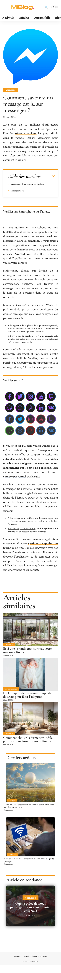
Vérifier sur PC (17, 190)
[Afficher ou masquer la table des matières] (48, 176)
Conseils (12, 800)
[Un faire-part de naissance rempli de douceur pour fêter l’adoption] (30, 674)
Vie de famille (11, 689)
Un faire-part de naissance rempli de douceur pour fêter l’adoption (27, 695)
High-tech (13, 854)
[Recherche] (46, 7)
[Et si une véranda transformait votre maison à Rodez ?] (30, 629)
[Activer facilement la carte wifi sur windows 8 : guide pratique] (30, 836)
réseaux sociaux (26, 133)
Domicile (9, 644)
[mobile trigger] (5, 7)
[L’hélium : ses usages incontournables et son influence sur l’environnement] (30, 782)
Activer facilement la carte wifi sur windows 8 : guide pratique (29, 860)
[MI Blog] (22, 7)
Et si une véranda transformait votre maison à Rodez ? (27, 650)
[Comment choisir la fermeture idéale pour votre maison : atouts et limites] (30, 718)
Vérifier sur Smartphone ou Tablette (27, 184)
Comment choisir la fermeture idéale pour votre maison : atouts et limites (28, 739)
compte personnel (14, 476)
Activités (10, 90)
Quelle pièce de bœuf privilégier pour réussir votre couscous (30, 907)
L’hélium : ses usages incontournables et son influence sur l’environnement (29, 805)
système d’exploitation (43, 543)
